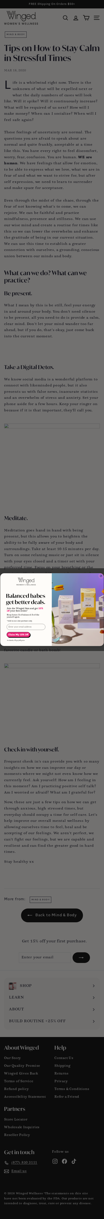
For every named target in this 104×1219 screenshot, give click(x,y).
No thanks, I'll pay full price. (16, 640)
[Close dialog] (101, 576)
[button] (19, 635)
